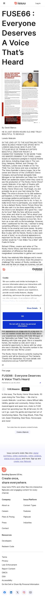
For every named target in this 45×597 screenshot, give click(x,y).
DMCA (4, 572)
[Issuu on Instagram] (24, 592)
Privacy (5, 561)
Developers (6, 541)
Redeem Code (8, 546)
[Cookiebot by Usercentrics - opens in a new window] (32, 269)
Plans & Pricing (8, 517)
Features (27, 511)
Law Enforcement (9, 565)
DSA (4, 576)
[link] (38, 3)
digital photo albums (12, 458)
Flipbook (27, 517)
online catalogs (34, 456)
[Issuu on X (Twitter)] (17, 592)
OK (22, 316)
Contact (5, 528)
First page (6, 370)
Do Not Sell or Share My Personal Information (20, 584)
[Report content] (41, 383)
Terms (4, 557)
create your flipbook (22, 461)
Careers (5, 511)
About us (5, 505)
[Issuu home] (20, 3)
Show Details (32, 308)
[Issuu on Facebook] (4, 592)
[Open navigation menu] (4, 3)
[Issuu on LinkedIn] (11, 592)
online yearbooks (20, 456)
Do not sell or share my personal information (22, 325)
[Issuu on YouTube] (30, 592)
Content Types (29, 505)
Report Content (8, 569)
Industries (27, 522)
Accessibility (7, 580)
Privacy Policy (9, 301)
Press (4, 522)
